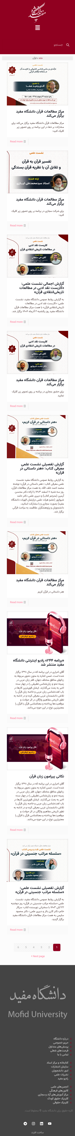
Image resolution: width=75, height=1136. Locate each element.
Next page (39, 956)
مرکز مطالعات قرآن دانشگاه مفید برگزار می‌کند (40, 114)
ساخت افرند (37, 1132)
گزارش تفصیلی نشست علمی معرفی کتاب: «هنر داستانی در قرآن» (42, 468)
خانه (41, 58)
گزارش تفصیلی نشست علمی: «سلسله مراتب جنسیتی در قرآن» (39, 890)
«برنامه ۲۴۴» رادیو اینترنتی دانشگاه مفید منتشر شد (38, 663)
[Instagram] (33, 1123)
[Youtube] (49, 1123)
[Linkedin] (41, 1123)
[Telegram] (25, 1123)
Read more (16, 141)
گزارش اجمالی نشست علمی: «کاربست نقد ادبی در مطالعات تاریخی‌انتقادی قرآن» (41, 288)
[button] (37, 28)
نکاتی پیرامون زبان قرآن (46, 776)
